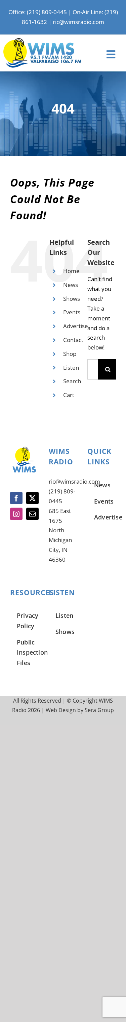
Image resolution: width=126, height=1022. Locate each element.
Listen (71, 367)
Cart (68, 395)
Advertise (75, 326)
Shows (71, 298)
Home (71, 271)
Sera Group (99, 710)
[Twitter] (32, 498)
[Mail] (32, 514)
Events (71, 312)
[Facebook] (16, 498)
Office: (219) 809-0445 (37, 12)
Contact (73, 340)
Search (72, 381)
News (70, 285)
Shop (69, 354)
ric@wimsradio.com (78, 22)
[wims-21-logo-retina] (42, 41)
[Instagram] (16, 514)
